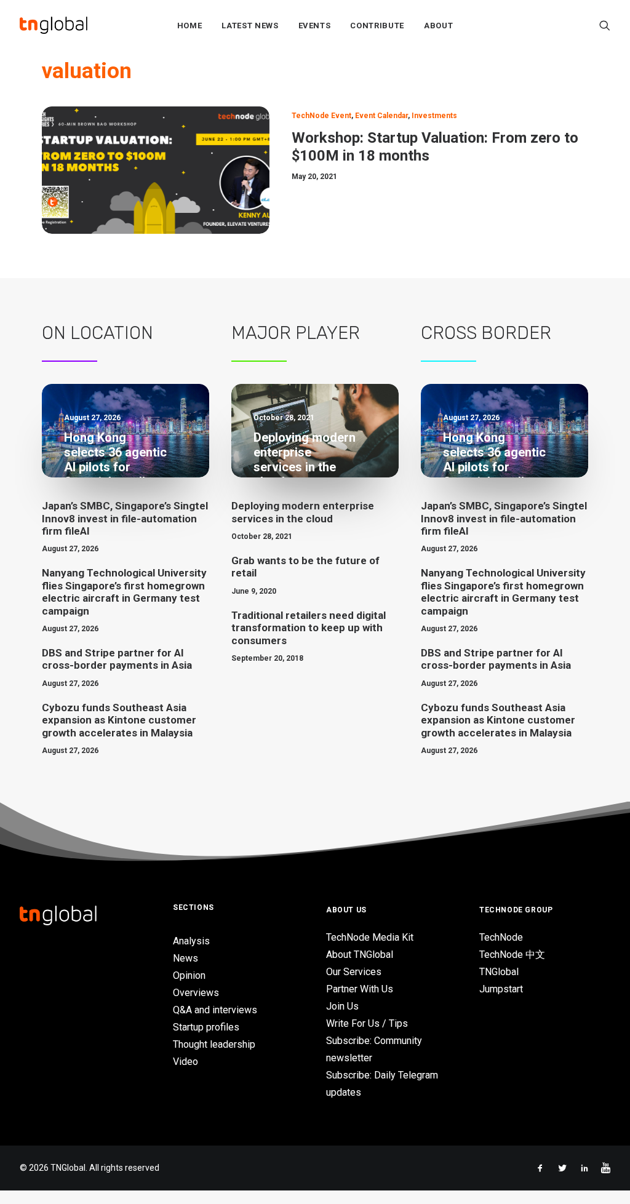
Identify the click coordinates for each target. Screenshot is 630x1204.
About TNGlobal (359, 954)
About (438, 25)
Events (314, 25)
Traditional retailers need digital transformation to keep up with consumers (308, 628)
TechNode (501, 937)
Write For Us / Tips (367, 1023)
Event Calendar (381, 115)
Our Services (353, 972)
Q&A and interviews (215, 1010)
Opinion (189, 975)
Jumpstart (501, 989)
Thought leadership (214, 1044)
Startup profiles (206, 1027)
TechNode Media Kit (369, 937)
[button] (604, 25)
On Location (97, 332)
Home (189, 25)
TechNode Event (321, 115)
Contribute (377, 25)
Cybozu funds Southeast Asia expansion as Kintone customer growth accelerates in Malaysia (119, 720)
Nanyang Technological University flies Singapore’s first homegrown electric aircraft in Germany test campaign (124, 591)
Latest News (249, 25)
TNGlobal (499, 972)
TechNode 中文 (512, 954)
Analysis (191, 941)
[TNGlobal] (53, 25)
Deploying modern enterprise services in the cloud (302, 512)
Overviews (196, 993)
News (185, 958)
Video (185, 1061)
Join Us (342, 1006)
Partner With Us (359, 989)
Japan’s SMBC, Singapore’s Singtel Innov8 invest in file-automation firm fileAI (125, 518)
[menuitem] (190, 25)
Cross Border (486, 332)
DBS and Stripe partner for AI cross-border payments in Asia (117, 659)
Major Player (295, 332)
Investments (434, 115)
